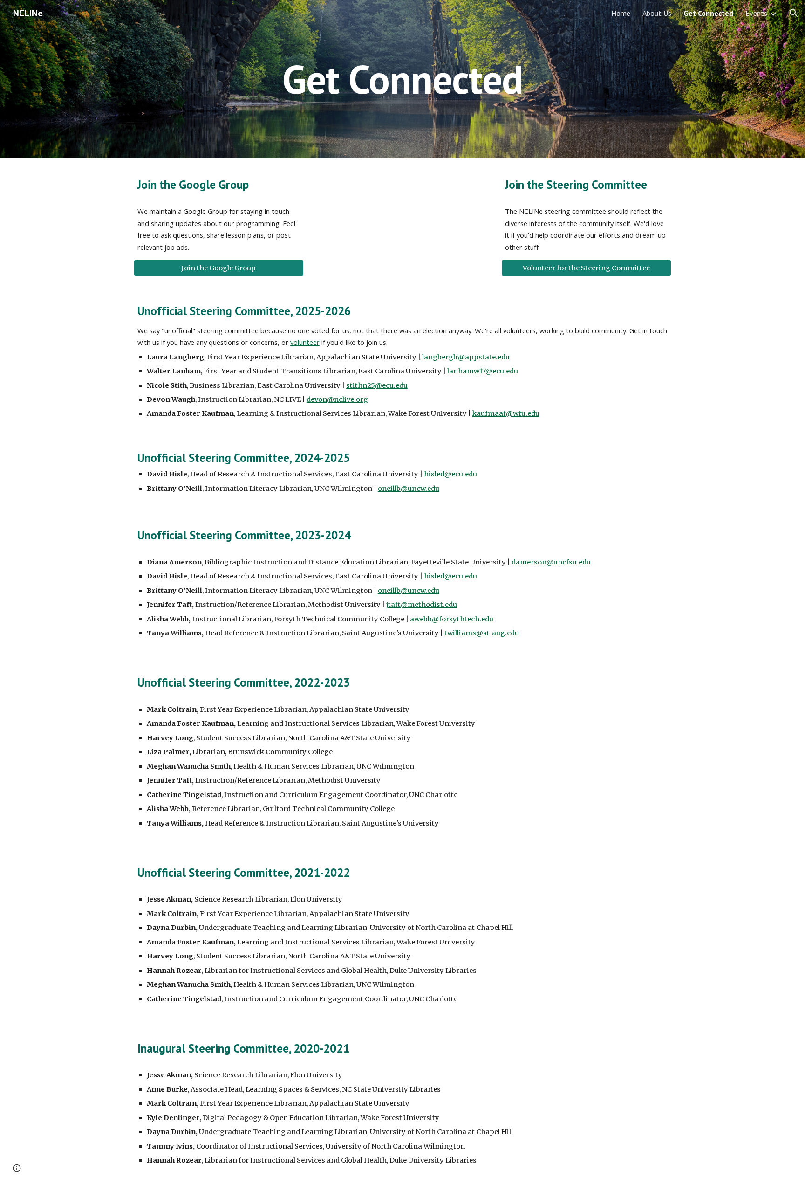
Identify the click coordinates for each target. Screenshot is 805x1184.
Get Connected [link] (708, 13)
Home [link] (620, 13)
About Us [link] (656, 13)
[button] (794, 13)
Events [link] (756, 13)
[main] (402, 79)
